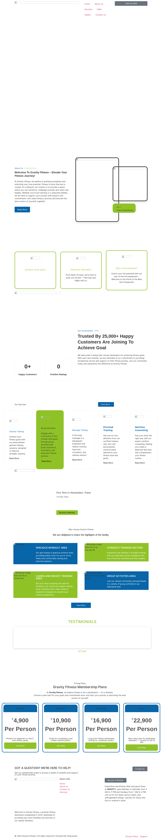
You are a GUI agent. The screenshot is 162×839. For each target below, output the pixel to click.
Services (88, 9)
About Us (99, 4)
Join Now (20, 746)
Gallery (88, 15)
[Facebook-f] (18, 829)
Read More (14, 458)
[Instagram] (24, 829)
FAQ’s (99, 9)
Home (87, 4)
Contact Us (101, 15)
